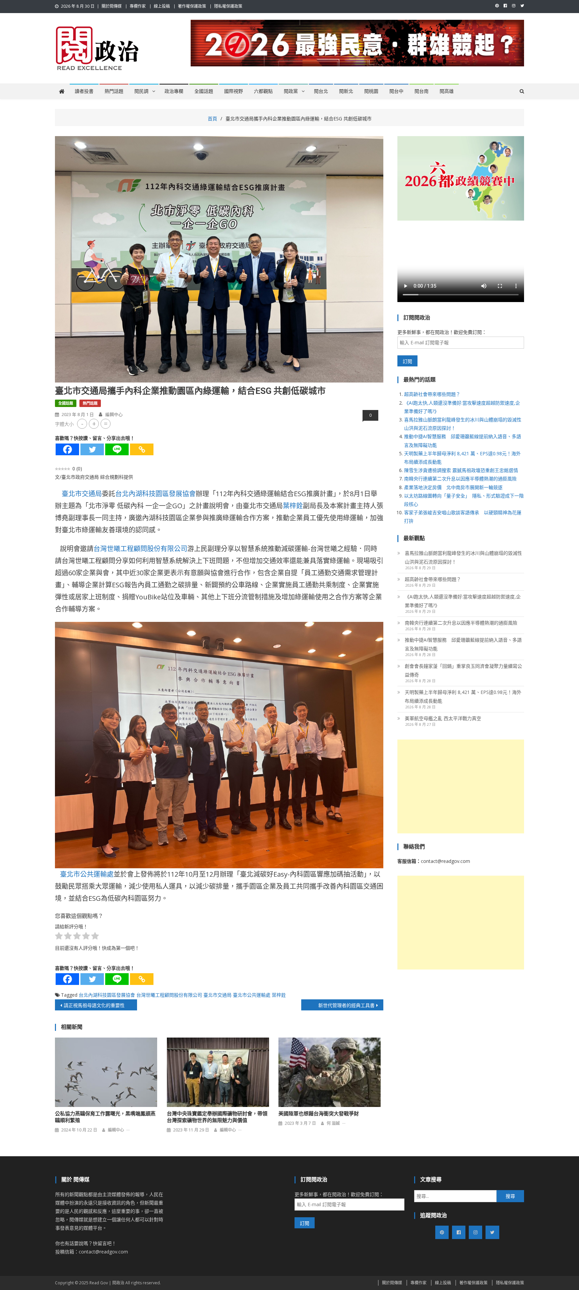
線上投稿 (162, 6)
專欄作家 (138, 6)
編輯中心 (114, 414)
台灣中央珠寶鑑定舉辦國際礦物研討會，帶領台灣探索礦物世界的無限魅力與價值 (217, 1117)
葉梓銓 (293, 505)
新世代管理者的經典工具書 (346, 1005)
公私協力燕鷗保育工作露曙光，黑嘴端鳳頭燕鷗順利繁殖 (105, 1117)
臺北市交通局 (82, 493)
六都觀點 (263, 91)
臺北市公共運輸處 (87, 874)
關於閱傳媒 (112, 6)
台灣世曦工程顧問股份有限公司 (140, 548)
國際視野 (233, 91)
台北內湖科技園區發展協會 (155, 493)
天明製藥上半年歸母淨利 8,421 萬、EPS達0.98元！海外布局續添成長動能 (463, 696)
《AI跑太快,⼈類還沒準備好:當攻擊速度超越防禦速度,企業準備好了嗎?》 (463, 600)
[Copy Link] (141, 449)
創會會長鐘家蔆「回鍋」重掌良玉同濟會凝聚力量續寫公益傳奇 (463, 670)
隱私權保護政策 (228, 6)
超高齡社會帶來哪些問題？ (432, 394)
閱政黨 (291, 91)
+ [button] (94, 423)
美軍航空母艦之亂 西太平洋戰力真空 (443, 718)
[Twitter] (92, 449)
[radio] (59, 937)
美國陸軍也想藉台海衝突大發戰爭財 (318, 1114)
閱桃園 (371, 91)
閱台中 (396, 91)
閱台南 (421, 91)
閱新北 (346, 91)
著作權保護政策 (192, 6)
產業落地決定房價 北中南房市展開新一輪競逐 (453, 487)
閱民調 (141, 91)
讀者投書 (84, 91)
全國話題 (203, 91)
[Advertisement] (460, 786)
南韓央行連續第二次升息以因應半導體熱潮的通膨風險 (460, 478)
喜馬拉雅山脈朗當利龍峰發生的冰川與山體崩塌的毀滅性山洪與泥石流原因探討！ (463, 557)
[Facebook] (67, 449)
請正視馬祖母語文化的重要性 (94, 1005)
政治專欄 (174, 91)
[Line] (117, 449)
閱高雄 (447, 91)
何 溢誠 (333, 1123)
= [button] (106, 423)
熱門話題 (114, 91)
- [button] (82, 423)
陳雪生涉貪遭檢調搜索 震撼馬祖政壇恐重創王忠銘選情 (461, 470)
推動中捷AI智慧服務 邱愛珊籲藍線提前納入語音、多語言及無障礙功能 (463, 644)
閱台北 (321, 91)
